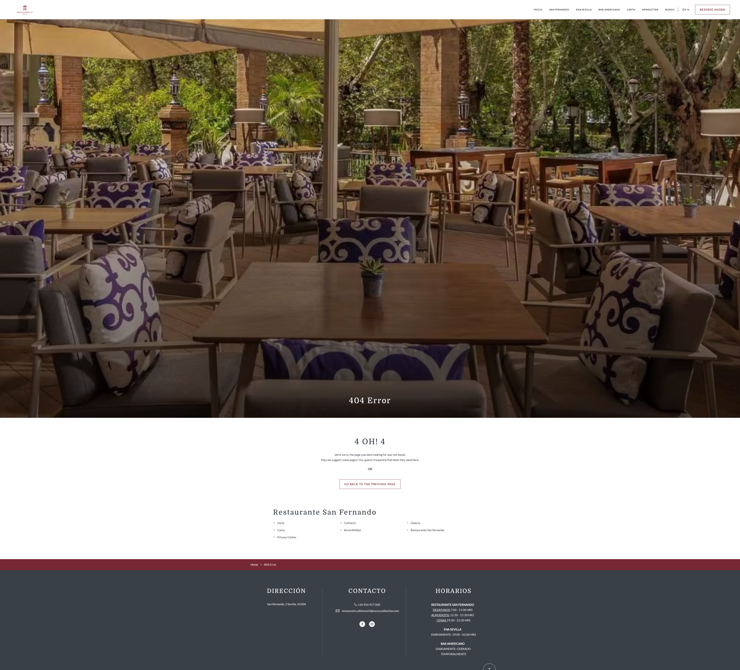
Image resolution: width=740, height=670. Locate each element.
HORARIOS (454, 591)
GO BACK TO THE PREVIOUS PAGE (370, 484)
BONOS (669, 9)
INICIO (538, 9)
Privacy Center (286, 537)
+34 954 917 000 (369, 604)
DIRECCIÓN (286, 591)
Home (254, 564)
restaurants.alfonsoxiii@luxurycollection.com (370, 611)
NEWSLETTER (650, 9)
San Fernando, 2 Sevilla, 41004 (286, 604)
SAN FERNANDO (559, 9)
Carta (281, 530)
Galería (415, 523)
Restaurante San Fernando (325, 512)
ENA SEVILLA (584, 9)
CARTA (631, 9)
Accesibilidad (352, 530)
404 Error (370, 400)
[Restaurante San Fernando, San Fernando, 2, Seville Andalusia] (25, 9)
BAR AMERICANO (609, 9)
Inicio (280, 523)
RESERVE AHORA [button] (712, 9)
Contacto (350, 523)
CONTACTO (367, 591)
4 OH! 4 (370, 441)
